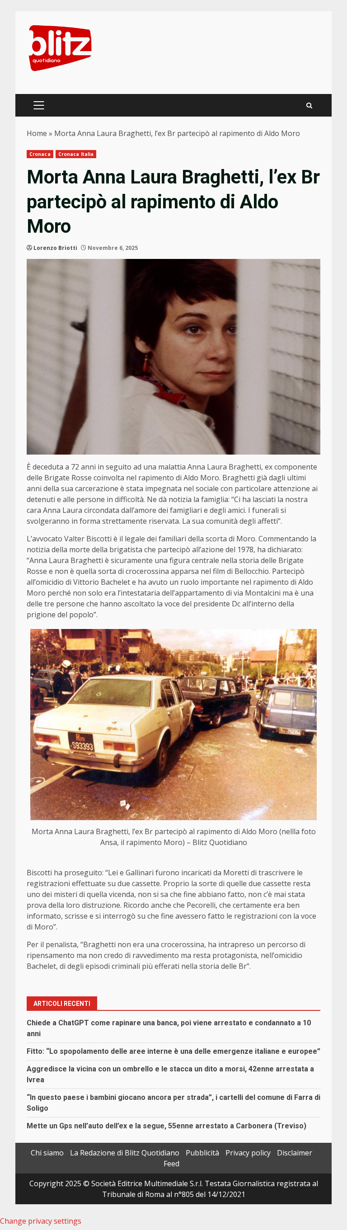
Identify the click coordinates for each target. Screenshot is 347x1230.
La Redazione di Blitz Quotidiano (124, 1153)
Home (37, 133)
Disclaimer (294, 1153)
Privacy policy (248, 1153)
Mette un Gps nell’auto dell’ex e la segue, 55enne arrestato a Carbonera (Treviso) (166, 1126)
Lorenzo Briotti (55, 248)
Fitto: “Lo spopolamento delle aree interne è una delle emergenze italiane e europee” (173, 1051)
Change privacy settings (40, 1221)
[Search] (309, 105)
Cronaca (40, 154)
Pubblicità (202, 1153)
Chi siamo (47, 1153)
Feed (171, 1164)
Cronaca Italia (76, 154)
